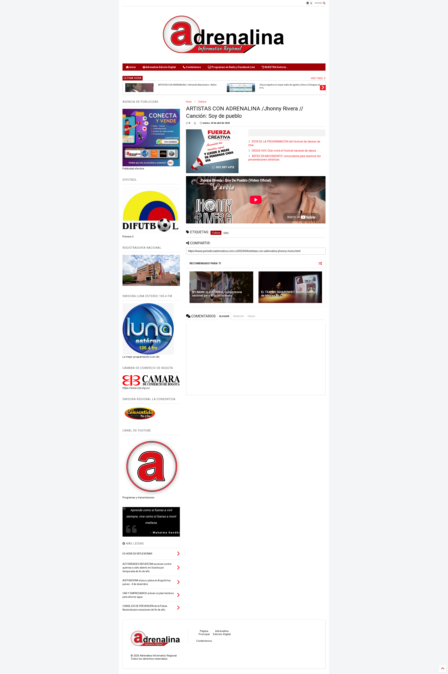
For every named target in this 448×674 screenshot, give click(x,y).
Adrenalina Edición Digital (160, 67)
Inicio (132, 67)
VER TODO (317, 78)
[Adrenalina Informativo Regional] (224, 59)
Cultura (202, 101)
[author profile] (195, 123)
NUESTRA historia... (276, 67)
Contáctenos (193, 67)
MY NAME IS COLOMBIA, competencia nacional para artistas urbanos (217, 293)
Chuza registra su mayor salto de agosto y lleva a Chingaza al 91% (290, 86)
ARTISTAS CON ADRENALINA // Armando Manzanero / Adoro (187, 85)
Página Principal (204, 632)
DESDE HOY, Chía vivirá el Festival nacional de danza (284, 150)
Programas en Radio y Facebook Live (233, 67)
